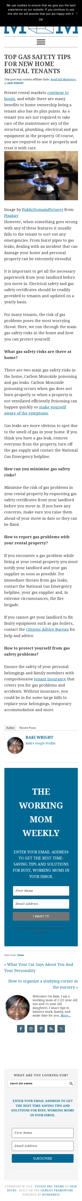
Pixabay (11, 215)
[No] (77, 13)
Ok (41, 19)
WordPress (51, 1194)
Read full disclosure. (64, 79)
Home (20, 955)
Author (10, 727)
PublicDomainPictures (42, 209)
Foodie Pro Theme (49, 1186)
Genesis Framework (57, 1190)
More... (66, 1015)
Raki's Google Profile (41, 743)
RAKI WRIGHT (39, 737)
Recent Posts (27, 727)
